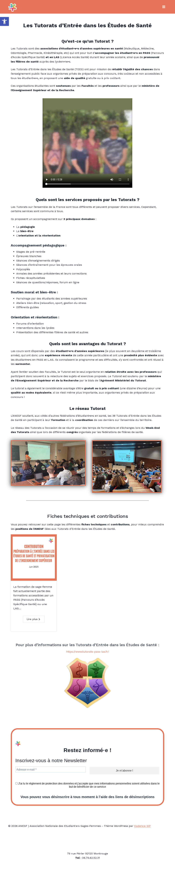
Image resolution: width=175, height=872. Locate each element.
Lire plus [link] (32, 619)
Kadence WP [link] (142, 826)
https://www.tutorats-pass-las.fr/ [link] (87, 651)
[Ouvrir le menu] (163, 6)
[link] (4, 21)
